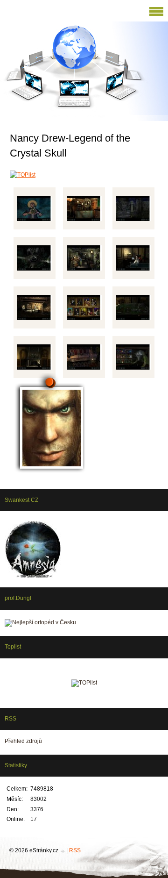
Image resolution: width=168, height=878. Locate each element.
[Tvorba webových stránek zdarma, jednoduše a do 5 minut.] (63, 851)
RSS (75, 850)
